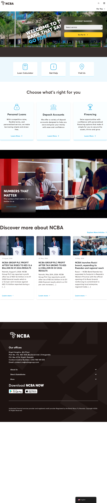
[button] (104, 3)
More (12, 379)
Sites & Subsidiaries (17, 374)
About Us (14, 370)
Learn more (7, 296)
